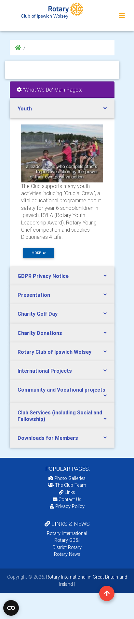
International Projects (45, 370)
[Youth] (62, 153)
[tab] (62, 108)
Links (70, 492)
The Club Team (70, 485)
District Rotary (67, 547)
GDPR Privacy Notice (43, 276)
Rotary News (67, 554)
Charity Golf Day (38, 313)
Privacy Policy (70, 506)
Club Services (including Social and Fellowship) (60, 415)
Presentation (34, 295)
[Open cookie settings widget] (11, 608)
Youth (25, 108)
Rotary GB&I (67, 540)
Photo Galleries (69, 478)
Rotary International (67, 533)
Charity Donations (40, 333)
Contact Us (69, 499)
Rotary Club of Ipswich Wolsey (54, 352)
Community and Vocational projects (61, 389)
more (37, 253)
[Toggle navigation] (122, 15)
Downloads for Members (48, 438)
